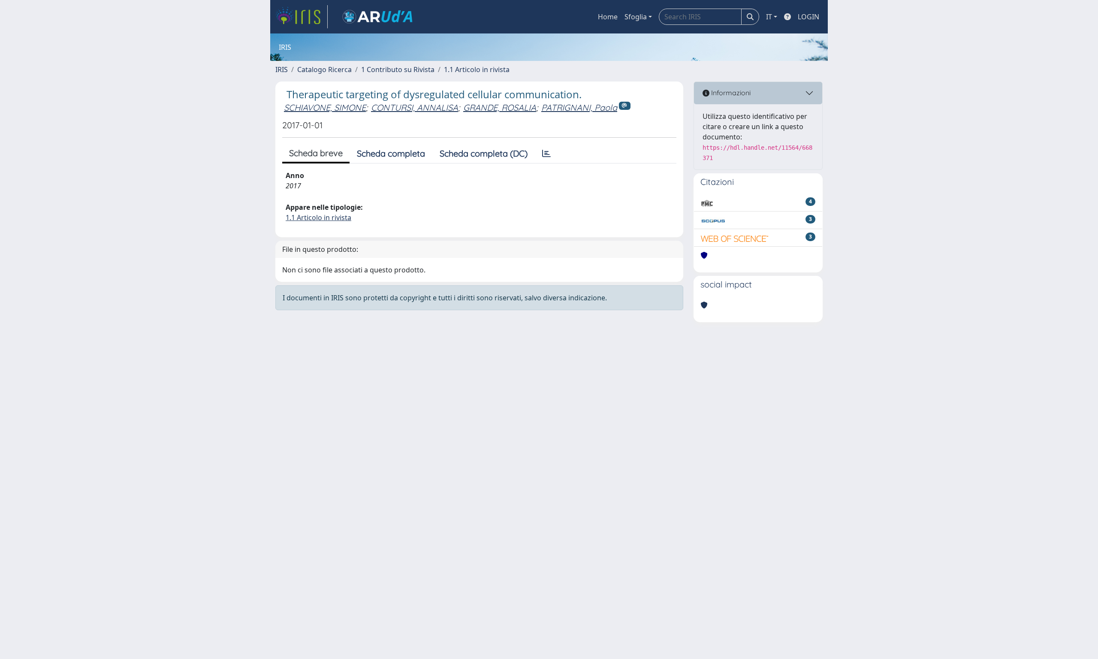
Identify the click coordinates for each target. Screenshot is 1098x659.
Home (608, 16)
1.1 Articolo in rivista (477, 69)
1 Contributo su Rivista (397, 69)
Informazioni (730, 92)
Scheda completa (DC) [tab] (484, 153)
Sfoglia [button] (635, 16)
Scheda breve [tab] (316, 153)
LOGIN (808, 16)
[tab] (546, 154)
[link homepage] (301, 16)
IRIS (281, 69)
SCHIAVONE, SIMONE (325, 107)
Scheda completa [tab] (391, 153)
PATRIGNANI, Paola (579, 107)
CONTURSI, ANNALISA (414, 107)
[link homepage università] (377, 16)
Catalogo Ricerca (324, 69)
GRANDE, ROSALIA (499, 107)
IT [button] (769, 16)
